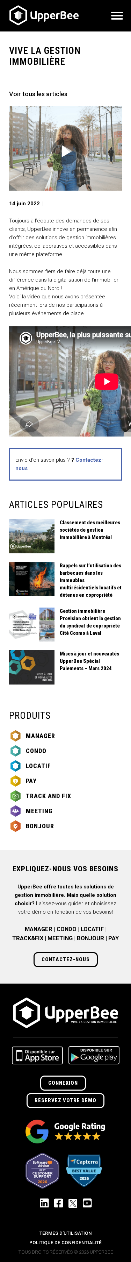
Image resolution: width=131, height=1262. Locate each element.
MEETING (60, 938)
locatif (38, 766)
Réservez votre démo (65, 1100)
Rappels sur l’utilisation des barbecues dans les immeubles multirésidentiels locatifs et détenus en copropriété (91, 580)
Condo (36, 750)
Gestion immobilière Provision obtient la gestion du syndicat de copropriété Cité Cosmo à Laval (90, 622)
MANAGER (38, 929)
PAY (113, 938)
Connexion (63, 1083)
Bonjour (40, 826)
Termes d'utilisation (65, 1233)
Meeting (39, 811)
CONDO (67, 929)
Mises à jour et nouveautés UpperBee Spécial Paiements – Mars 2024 (89, 661)
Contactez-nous (66, 959)
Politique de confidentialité (65, 1242)
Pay (31, 781)
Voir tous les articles (38, 94)
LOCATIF (92, 929)
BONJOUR (90, 938)
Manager (40, 735)
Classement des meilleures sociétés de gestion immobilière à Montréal (90, 529)
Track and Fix (48, 796)
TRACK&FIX (27, 938)
